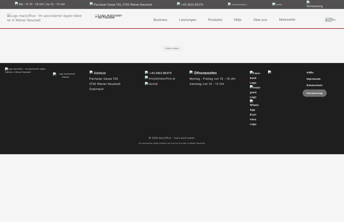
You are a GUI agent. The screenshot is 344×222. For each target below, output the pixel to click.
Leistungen (187, 19)
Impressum (314, 78)
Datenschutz (315, 85)
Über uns (260, 19)
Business (160, 19)
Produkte (215, 19)
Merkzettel (287, 19)
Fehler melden (172, 48)
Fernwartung (315, 93)
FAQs (238, 19)
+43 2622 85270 (160, 73)
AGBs (310, 72)
